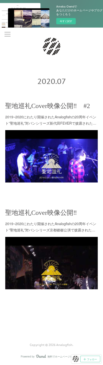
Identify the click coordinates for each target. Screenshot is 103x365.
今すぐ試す (66, 21)
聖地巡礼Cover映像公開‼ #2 (47, 106)
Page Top (51, 324)
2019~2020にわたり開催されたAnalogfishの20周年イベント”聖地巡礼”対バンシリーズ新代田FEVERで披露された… (50, 120)
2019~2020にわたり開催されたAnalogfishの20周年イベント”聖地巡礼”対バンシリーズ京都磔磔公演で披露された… (50, 226)
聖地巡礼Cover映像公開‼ (41, 212)
